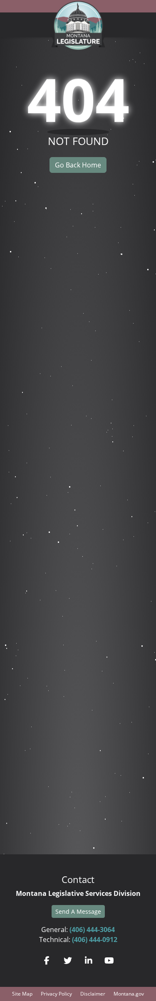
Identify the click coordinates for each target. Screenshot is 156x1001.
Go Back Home (78, 165)
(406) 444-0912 (94, 939)
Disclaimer (92, 993)
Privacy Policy (56, 993)
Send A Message (78, 911)
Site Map (22, 993)
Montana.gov (129, 993)
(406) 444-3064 (92, 929)
